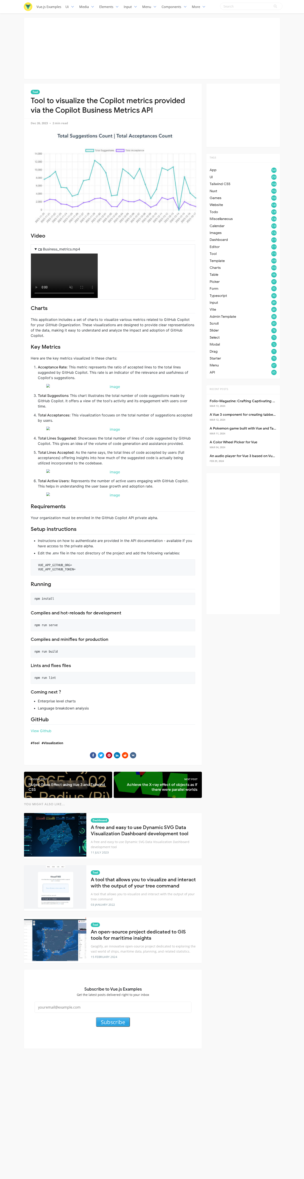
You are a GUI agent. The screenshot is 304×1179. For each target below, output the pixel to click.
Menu (146, 6)
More (196, 6)
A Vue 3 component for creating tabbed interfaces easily (257, 414)
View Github (41, 731)
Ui (67, 6)
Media (84, 6)
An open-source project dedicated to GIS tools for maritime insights (138, 935)
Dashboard (100, 820)
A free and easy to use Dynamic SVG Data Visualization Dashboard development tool (139, 830)
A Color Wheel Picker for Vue (233, 442)
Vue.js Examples (48, 6)
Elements (106, 6)
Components (171, 6)
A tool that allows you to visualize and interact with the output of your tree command (143, 883)
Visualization (53, 743)
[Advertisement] (152, 48)
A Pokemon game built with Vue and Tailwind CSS (250, 428)
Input (128, 6)
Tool (35, 92)
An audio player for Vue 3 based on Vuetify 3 (246, 456)
